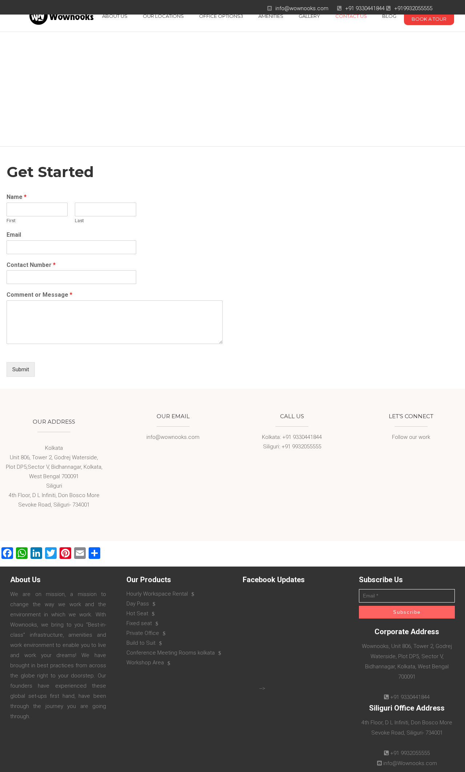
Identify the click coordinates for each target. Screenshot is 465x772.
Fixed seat (139, 623)
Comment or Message (39, 294)
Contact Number (31, 264)
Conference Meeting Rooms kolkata (170, 652)
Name (17, 196)
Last (79, 220)
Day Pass (137, 603)
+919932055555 (413, 8)
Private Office (142, 633)
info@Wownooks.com (410, 763)
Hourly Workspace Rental (157, 594)
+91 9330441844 (365, 8)
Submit (20, 369)
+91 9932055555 (410, 753)
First (11, 220)
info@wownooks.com (301, 8)
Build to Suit (140, 643)
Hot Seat (137, 613)
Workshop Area (145, 662)
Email (14, 234)
